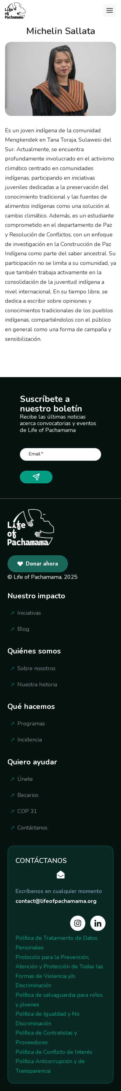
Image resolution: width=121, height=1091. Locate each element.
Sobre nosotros (36, 668)
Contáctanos (32, 827)
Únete (25, 779)
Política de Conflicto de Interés (54, 1052)
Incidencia (29, 739)
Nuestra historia (37, 684)
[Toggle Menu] (109, 10)
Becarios (27, 795)
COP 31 (27, 811)
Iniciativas (29, 613)
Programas (31, 723)
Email (36, 453)
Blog (23, 629)
